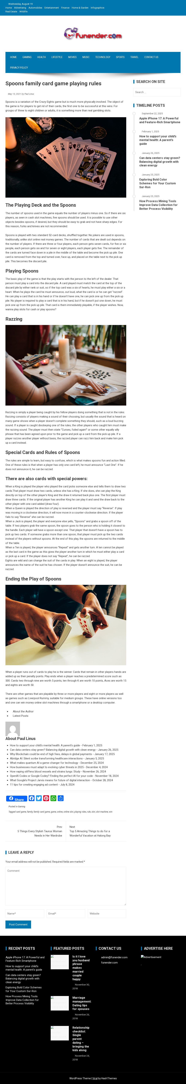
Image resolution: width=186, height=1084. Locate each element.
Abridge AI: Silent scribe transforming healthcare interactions (46, 758)
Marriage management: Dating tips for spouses (81, 1003)
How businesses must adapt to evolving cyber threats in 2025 (47, 767)
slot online (34, 239)
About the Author (23, 711)
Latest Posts (20, 715)
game (53, 812)
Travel (134, 57)
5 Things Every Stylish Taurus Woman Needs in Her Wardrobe (39, 831)
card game (21, 812)
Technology (102, 57)
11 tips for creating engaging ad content (34, 784)
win (110, 812)
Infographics (97, 7)
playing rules (80, 812)
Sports (120, 57)
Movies (72, 57)
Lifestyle (57, 57)
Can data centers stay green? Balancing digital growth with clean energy (53, 749)
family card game (42, 812)
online (60, 812)
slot (93, 812)
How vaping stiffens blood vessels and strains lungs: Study (45, 771)
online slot (68, 812)
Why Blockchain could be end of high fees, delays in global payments (51, 754)
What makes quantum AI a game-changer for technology (44, 762)
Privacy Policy (19, 67)
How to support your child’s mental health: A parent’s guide (45, 745)
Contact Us (151, 57)
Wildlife (23, 11)
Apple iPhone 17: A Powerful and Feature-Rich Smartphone (159, 120)
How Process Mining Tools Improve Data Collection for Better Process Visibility (158, 204)
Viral (95, 1078)
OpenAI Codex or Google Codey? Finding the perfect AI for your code (51, 776)
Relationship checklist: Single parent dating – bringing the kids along (80, 1039)
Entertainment (52, 7)
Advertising (20, 7)
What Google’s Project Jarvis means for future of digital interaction (50, 780)
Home (8, 7)
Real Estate (11, 11)
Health (41, 57)
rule (89, 812)
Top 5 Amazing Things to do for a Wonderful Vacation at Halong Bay (90, 831)
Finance (65, 7)
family (30, 812)
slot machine (102, 812)
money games (54, 239)
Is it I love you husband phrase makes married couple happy (81, 968)
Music (86, 57)
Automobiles (35, 7)
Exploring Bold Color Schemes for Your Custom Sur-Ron (157, 183)
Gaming (27, 57)
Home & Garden (80, 7)
